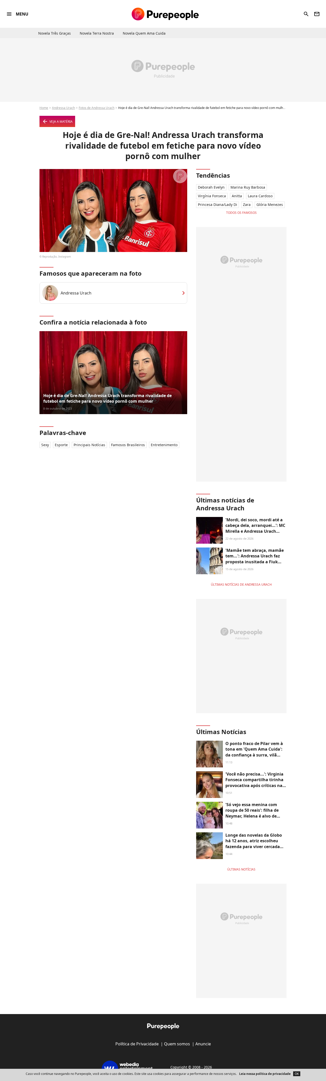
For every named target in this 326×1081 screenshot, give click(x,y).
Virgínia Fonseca (212, 195)
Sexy (45, 444)
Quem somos (177, 1044)
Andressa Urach (63, 108)
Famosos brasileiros (128, 444)
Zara (247, 204)
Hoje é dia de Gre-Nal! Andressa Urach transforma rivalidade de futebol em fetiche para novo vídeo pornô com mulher (107, 398)
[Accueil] (165, 14)
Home (43, 108)
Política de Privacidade (137, 1044)
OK (297, 1074)
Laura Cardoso (260, 195)
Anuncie (203, 1044)
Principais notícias (89, 444)
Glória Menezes (269, 204)
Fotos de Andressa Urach (96, 108)
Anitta (237, 195)
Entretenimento (164, 444)
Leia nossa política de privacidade (265, 1074)
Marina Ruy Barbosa (247, 187)
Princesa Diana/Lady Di (217, 204)
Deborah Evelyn (211, 187)
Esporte (61, 444)
